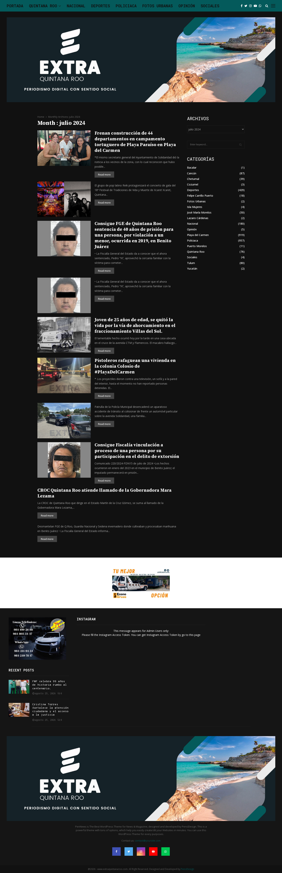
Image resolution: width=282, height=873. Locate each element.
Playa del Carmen (198, 235)
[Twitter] (246, 5)
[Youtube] (256, 5)
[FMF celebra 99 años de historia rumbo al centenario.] (19, 687)
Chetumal (193, 179)
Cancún (191, 173)
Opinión (186, 5)
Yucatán (192, 268)
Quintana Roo (43, 5)
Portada (15, 5)
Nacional (76, 5)
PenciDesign (187, 869)
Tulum (191, 263)
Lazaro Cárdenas (197, 218)
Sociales (210, 5)
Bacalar (191, 167)
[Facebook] (242, 5)
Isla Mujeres (194, 207)
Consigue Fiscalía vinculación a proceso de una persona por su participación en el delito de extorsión (137, 450)
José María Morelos (199, 212)
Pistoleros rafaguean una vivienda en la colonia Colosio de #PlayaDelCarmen (135, 366)
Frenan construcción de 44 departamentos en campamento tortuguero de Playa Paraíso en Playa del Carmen (135, 141)
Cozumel (192, 184)
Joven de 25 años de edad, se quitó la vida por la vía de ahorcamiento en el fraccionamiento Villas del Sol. (135, 325)
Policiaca (126, 5)
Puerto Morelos (197, 246)
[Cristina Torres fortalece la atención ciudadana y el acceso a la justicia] (19, 710)
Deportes (100, 5)
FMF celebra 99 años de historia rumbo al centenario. (49, 685)
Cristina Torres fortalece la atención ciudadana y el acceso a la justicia (50, 710)
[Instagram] (251, 5)
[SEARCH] (240, 144)
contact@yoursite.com (148, 840)
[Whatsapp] (261, 5)
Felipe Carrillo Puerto (200, 195)
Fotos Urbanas (157, 5)
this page (194, 635)
